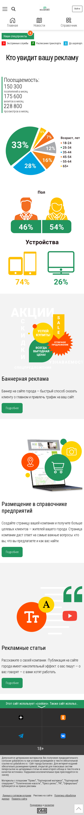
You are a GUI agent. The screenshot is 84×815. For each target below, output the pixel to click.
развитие (49, 805)
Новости (39, 25)
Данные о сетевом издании (16, 795)
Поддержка (36, 805)
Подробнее (12, 408)
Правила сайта (19, 798)
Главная (12, 25)
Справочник (69, 25)
